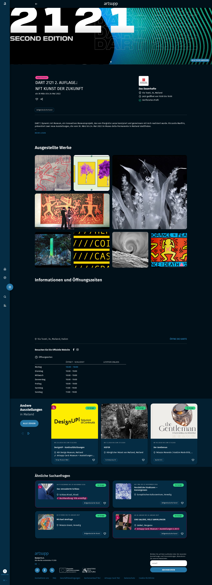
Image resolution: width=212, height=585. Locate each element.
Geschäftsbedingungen (70, 578)
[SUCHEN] (4, 296)
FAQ (54, 578)
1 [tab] (111, 62)
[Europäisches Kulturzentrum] (123, 491)
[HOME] (4, 269)
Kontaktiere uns (42, 578)
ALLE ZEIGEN (29, 423)
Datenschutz (129, 578)
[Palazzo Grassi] (46, 522)
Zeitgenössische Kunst (44, 110)
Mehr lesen (40, 133)
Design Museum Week (62, 460)
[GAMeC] (123, 522)
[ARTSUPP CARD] (4, 305)
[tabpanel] (106, 36)
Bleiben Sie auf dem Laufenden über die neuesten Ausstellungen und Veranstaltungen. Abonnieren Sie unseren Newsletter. (168, 556)
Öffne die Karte (178, 339)
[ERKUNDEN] (4, 277)
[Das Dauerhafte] (162, 81)
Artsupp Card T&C (112, 578)
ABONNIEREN (168, 570)
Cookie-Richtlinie (146, 578)
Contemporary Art (110, 460)
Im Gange (90, 408)
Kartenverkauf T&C (92, 578)
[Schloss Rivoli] (46, 491)
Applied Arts (159, 460)
